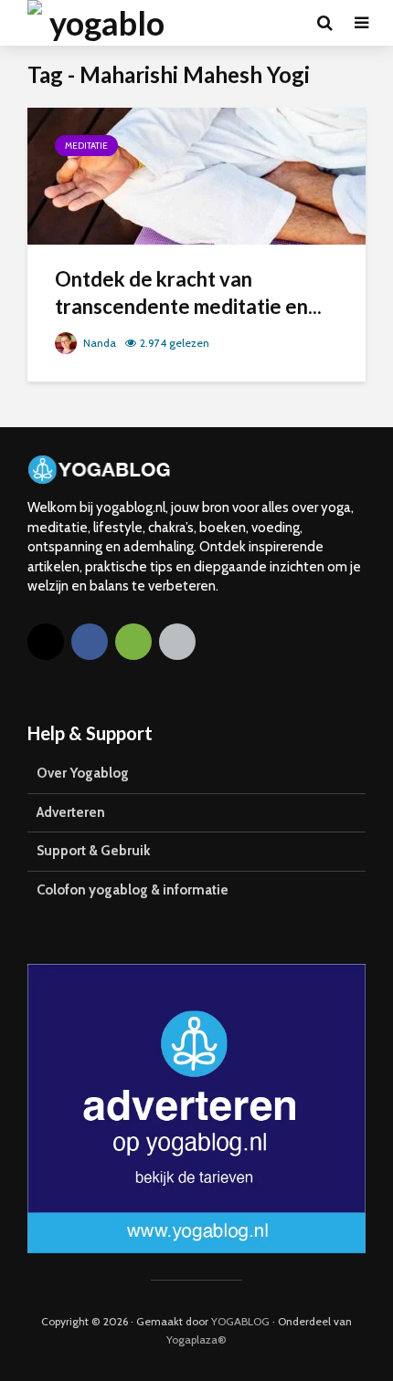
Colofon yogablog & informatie (132, 890)
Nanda (98, 343)
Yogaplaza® (196, 1339)
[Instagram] (45, 641)
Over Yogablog (83, 773)
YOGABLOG (240, 1321)
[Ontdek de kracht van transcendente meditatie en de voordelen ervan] (196, 174)
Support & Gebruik (93, 850)
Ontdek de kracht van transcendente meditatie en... (188, 293)
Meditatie (86, 146)
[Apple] (177, 641)
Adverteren (71, 812)
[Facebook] (89, 641)
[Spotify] (133, 641)
